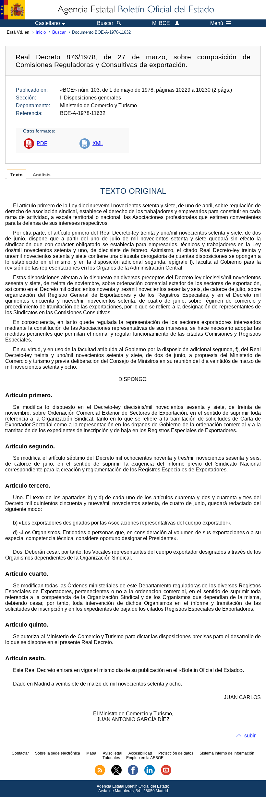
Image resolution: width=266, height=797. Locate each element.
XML (97, 143)
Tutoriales (111, 758)
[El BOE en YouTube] (166, 774)
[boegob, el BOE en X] (116, 774)
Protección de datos (175, 753)
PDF (42, 143)
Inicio (41, 32)
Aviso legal (112, 753)
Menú (216, 23)
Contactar (20, 753)
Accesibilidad (140, 753)
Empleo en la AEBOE (144, 758)
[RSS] (100, 774)
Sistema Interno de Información (227, 753)
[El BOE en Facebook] (133, 774)
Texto (16, 174)
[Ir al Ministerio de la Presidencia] (12, 9)
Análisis (42, 174)
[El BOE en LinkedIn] (149, 774)
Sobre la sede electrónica (57, 753)
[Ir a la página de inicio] (135, 9)
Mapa (91, 753)
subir (250, 735)
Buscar (59, 32)
